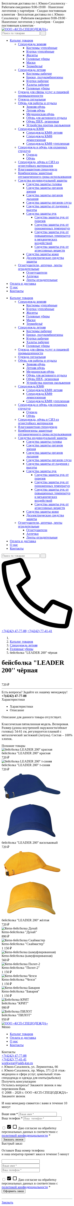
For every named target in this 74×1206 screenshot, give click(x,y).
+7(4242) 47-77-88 (14, 631)
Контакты (17, 1045)
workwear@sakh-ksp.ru (17, 1063)
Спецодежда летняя (23, 645)
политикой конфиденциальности (25, 1135)
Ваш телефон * (12, 1118)
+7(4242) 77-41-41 (39, 631)
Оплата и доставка (23, 1037)
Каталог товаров (21, 641)
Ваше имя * (10, 1114)
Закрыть (7, 1202)
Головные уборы (21, 649)
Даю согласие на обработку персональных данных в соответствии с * (30, 1131)
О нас (14, 1041)
